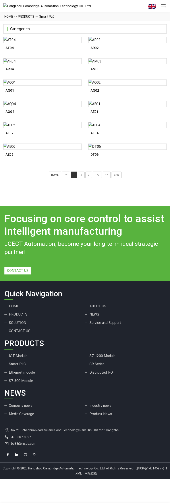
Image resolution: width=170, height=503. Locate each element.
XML (78, 473)
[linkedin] (16, 454)
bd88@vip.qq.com (23, 443)
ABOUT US (97, 306)
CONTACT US (18, 271)
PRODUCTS (26, 16)
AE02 (10, 133)
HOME (8, 16)
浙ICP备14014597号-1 (151, 468)
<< (66, 174)
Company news (20, 405)
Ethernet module (22, 372)
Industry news (100, 405)
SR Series (96, 364)
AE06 (10, 155)
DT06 (95, 155)
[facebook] (7, 454)
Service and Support (105, 323)
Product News (100, 414)
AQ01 (10, 91)
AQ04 (10, 112)
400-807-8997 (21, 437)
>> (106, 174)
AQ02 (95, 91)
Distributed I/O (101, 372)
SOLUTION (17, 323)
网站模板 (91, 473)
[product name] (42, 40)
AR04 (10, 69)
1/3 (97, 174)
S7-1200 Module (102, 356)
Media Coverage (21, 414)
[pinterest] (34, 454)
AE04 (95, 133)
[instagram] (25, 454)
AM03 (95, 69)
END (116, 174)
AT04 (10, 48)
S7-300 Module (21, 381)
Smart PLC (46, 16)
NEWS (94, 314)
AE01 (95, 112)
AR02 (95, 48)
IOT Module (18, 356)
